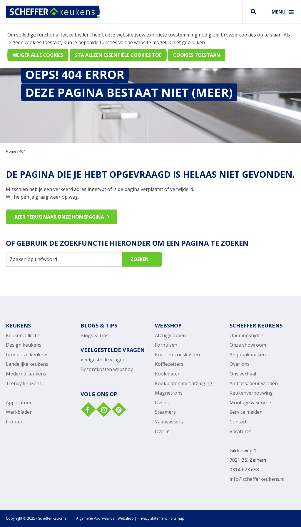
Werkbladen (19, 412)
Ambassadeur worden (254, 383)
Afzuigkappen (170, 335)
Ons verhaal (243, 373)
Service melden (246, 412)
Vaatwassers (169, 421)
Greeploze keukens (27, 354)
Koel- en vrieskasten (177, 354)
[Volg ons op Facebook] (88, 410)
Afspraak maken (248, 354)
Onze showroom (248, 345)
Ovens (162, 402)
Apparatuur (19, 402)
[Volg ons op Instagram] (103, 410)
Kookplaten (167, 373)
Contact (238, 421)
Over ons (240, 364)
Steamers (165, 412)
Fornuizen (166, 345)
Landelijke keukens (27, 364)
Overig (162, 431)
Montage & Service (250, 402)
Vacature (239, 431)
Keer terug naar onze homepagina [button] (59, 217)
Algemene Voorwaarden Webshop (105, 518)
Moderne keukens (26, 373)
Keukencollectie (23, 335)
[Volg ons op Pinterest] (118, 410)
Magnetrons (169, 393)
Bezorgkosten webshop (107, 369)
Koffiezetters (169, 364)
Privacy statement (152, 518)
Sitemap (177, 518)
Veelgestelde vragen (103, 359)
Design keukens (23, 345)
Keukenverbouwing (251, 393)
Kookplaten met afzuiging (183, 383)
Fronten (15, 421)
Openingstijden (246, 335)
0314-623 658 (244, 469)
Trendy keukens (24, 383)
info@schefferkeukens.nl (257, 479)
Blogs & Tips (94, 335)
